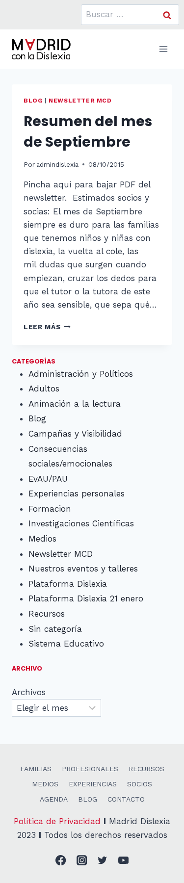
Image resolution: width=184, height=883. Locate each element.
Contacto (126, 799)
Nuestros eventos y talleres (83, 568)
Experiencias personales (76, 493)
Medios (42, 539)
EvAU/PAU (48, 479)
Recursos (46, 614)
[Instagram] (81, 860)
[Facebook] (61, 860)
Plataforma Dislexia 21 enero (85, 598)
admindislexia (57, 164)
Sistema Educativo (66, 644)
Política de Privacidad (57, 821)
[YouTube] (123, 860)
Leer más (47, 327)
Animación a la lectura (74, 404)
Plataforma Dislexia (67, 584)
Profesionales (90, 769)
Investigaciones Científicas (81, 523)
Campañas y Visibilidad (75, 434)
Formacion (49, 509)
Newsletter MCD (80, 100)
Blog (33, 100)
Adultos (43, 388)
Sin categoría (55, 629)
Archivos (29, 692)
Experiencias (93, 784)
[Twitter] (102, 860)
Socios (139, 784)
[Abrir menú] (163, 48)
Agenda (54, 799)
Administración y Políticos (80, 374)
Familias (36, 769)
